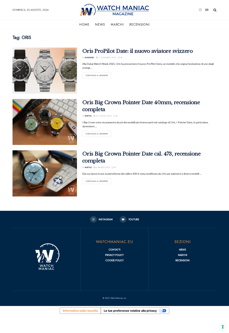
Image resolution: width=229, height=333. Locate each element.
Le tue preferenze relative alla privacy (130, 310)
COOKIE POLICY (114, 260)
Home (84, 24)
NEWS (182, 249)
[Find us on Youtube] (206, 10)
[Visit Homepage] (123, 10)
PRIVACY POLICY (114, 255)
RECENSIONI (182, 260)
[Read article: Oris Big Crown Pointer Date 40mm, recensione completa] (45, 122)
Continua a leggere (98, 75)
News (100, 24)
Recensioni (139, 24)
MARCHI (182, 255)
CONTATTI (114, 249)
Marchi (117, 24)
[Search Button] (214, 10)
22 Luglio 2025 (103, 115)
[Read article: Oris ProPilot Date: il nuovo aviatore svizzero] (45, 71)
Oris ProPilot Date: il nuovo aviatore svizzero (137, 51)
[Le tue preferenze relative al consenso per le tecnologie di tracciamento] (222, 326)
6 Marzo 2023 (102, 167)
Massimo (89, 57)
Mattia (88, 115)
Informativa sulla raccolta (80, 310)
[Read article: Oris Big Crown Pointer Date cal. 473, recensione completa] (45, 173)
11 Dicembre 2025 (107, 57)
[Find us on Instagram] (200, 10)
